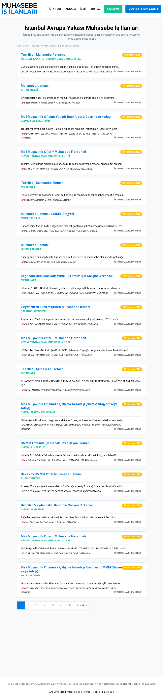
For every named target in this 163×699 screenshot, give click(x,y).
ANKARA (70, 8)
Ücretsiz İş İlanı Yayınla (143, 8)
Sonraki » (81, 605)
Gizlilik (78, 692)
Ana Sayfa (113, 8)
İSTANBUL (55, 8)
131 (69, 605)
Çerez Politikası (92, 692)
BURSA (95, 8)
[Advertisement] (81, 641)
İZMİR (83, 8)
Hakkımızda (67, 692)
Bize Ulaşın (108, 692)
